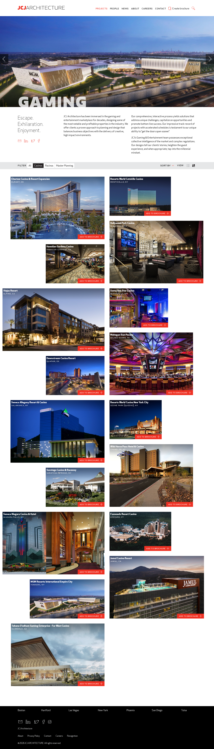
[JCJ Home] (42, 7)
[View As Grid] (193, 165)
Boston (21, 710)
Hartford (46, 710)
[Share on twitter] (33, 140)
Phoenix (130, 710)
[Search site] (193, 8)
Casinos (38, 165)
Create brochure (180, 8)
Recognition (72, 735)
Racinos (49, 165)
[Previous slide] (4, 59)
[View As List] (188, 165)
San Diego (157, 710)
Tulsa (184, 710)
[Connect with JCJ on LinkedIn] (28, 721)
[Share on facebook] (39, 140)
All (30, 165)
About (135, 8)
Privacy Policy (33, 735)
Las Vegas (74, 710)
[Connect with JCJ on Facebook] (43, 721)
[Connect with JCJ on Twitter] (36, 721)
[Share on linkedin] (26, 140)
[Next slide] (210, 59)
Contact (160, 8)
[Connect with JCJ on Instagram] (50, 721)
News (125, 8)
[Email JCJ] (20, 721)
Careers (147, 8)
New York (103, 710)
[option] (107, 61)
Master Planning (64, 165)
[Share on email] (19, 140)
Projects (101, 8)
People (114, 8)
